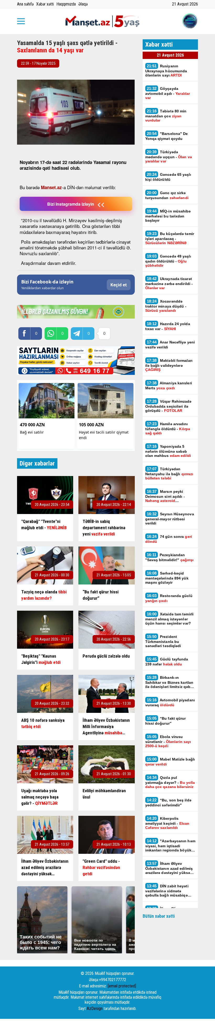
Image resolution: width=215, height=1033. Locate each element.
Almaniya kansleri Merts (168, 385)
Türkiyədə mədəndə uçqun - (168, 156)
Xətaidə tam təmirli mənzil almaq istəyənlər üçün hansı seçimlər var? (169, 618)
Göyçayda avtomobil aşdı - (167, 93)
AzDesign (95, 1008)
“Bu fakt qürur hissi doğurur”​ (165, 720)
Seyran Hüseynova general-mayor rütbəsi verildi (169, 518)
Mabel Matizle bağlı (170, 761)
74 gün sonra (168, 539)
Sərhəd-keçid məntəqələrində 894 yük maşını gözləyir (167, 577)
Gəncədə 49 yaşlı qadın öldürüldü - (168, 260)
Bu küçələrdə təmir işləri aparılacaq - (169, 238)
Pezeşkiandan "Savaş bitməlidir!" (169, 557)
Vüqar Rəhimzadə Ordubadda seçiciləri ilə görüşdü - (168, 406)
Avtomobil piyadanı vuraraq (170, 702)
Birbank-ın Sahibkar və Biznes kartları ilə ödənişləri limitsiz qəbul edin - (169, 682)
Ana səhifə (25, 4)
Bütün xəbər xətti (159, 916)
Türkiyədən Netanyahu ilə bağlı (169, 473)
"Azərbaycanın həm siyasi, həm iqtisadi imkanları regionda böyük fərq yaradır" (170, 845)
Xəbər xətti (45, 4)
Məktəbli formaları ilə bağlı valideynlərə (168, 365)
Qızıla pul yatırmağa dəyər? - (170, 782)
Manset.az (51, 187)
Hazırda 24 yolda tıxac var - (167, 326)
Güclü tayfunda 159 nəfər (166, 661)
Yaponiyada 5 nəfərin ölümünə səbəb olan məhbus (168, 451)
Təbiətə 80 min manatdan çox (166, 115)
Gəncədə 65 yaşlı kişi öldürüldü (168, 177)
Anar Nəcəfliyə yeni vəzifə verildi (170, 344)
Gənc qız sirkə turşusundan (167, 195)
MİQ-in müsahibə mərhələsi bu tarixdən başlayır (168, 215)
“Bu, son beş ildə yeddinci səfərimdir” (168, 802)
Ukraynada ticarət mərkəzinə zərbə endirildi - (169, 283)
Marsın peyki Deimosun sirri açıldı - (165, 496)
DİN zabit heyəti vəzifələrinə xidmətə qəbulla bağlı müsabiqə (167, 890)
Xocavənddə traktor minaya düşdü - (165, 306)
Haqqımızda (66, 4)
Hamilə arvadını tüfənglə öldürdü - (167, 428)
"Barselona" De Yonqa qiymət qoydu (166, 136)
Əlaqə (83, 4)
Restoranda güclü (168, 598)
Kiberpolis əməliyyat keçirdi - (167, 823)
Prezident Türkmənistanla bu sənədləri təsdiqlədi (163, 641)
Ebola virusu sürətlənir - (168, 741)
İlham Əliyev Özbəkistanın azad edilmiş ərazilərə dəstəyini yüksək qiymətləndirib (169, 868)
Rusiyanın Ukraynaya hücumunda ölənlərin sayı (166, 70)
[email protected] (122, 985)
